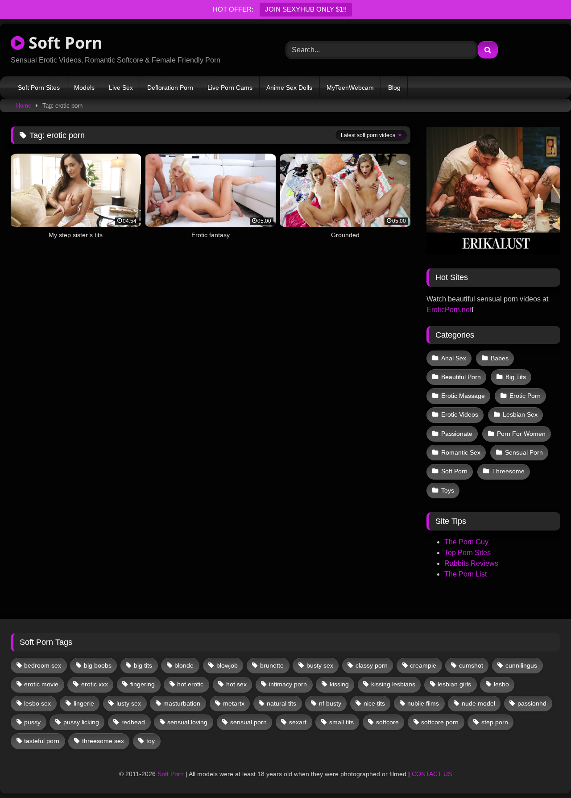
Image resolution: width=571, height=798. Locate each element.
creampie (423, 665)
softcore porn (440, 722)
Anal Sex (453, 358)
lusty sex (128, 703)
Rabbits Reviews (471, 563)
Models (84, 87)
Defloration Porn (170, 87)
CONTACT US (432, 773)
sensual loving (187, 722)
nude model (478, 703)
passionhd (531, 703)
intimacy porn (288, 684)
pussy (32, 722)
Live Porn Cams (229, 87)
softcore (387, 722)
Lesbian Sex (520, 414)
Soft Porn (64, 43)
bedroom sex (42, 665)
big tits (143, 665)
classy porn (372, 665)
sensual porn (248, 722)
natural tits (281, 703)
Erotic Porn (525, 395)
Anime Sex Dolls (289, 87)
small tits (341, 722)
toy (150, 740)
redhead (133, 722)
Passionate (456, 433)
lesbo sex (37, 703)
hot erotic (190, 684)
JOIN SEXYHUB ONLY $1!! (306, 9)
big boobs (98, 665)
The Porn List (465, 574)
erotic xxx (94, 684)
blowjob (227, 665)
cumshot (471, 665)
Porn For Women (521, 433)
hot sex (236, 684)
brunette (272, 665)
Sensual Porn (524, 452)
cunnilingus (521, 665)
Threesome (508, 471)
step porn (494, 722)
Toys (447, 490)
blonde (184, 665)
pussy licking (81, 722)
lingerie (84, 703)
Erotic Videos (459, 414)
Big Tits (515, 376)
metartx (233, 703)
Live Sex (121, 87)
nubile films (423, 703)
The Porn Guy (466, 542)
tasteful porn (41, 740)
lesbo (501, 684)
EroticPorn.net (449, 309)
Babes (500, 358)
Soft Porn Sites (39, 87)
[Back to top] (543, 771)
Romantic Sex (460, 452)
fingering (142, 684)
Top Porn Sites (467, 552)
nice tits (374, 703)
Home (23, 105)
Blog (394, 87)
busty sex (319, 665)
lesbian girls (454, 684)
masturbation (181, 703)
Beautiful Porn (461, 376)
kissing (339, 684)
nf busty (330, 703)
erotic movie (41, 684)
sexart (297, 722)
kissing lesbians (393, 684)
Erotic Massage (463, 395)
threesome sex (103, 740)
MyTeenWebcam (350, 87)
